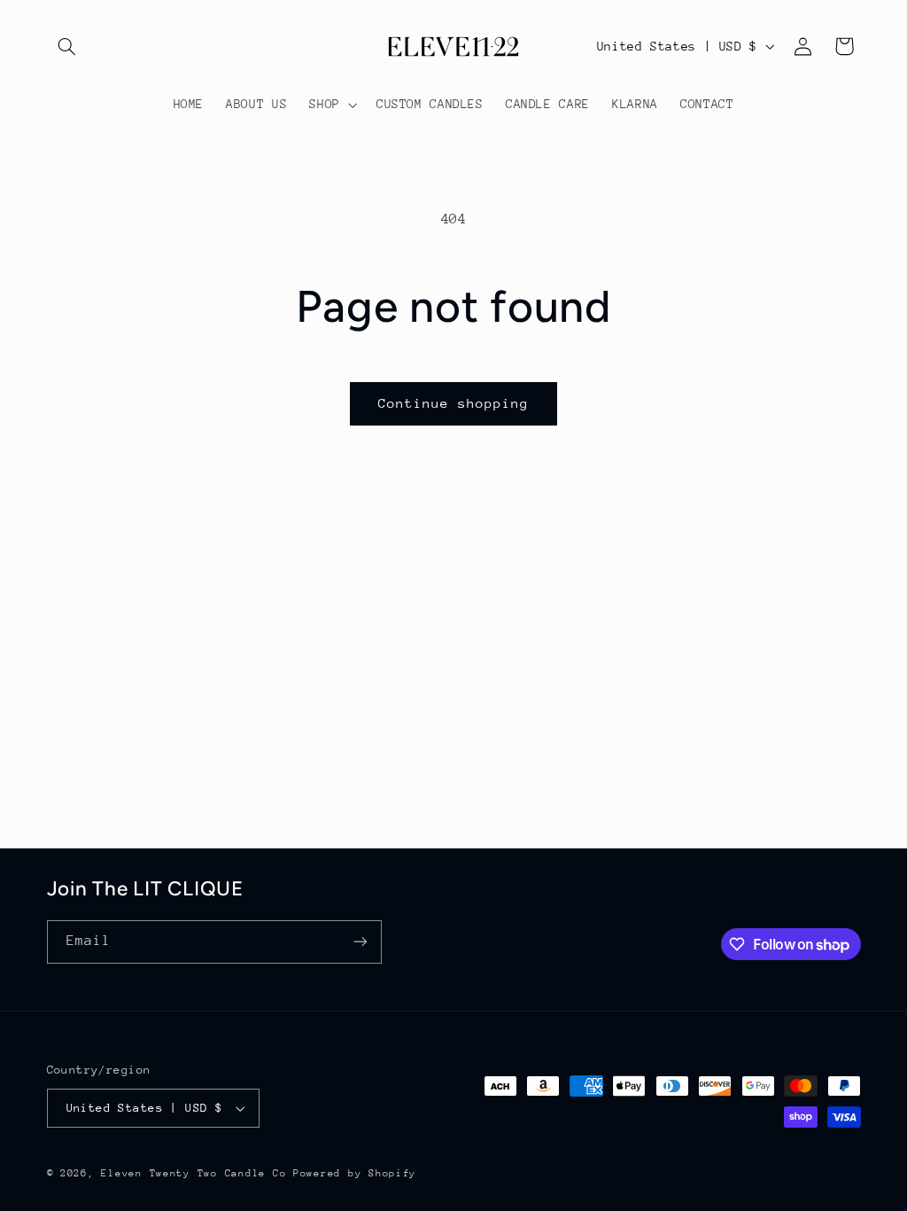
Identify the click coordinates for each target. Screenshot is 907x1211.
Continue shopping (454, 402)
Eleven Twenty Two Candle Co (193, 1173)
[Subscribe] (359, 942)
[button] (67, 46)
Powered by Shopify (354, 1173)
